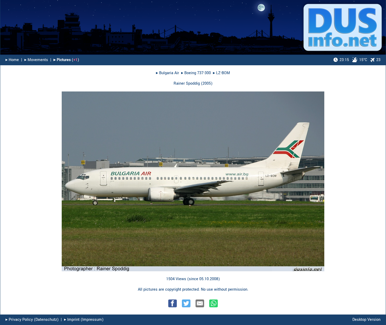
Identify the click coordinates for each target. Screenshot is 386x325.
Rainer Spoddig (187, 83)
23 (378, 60)
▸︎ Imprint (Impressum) (83, 319)
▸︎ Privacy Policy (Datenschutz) (32, 319)
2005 (206, 83)
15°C (353, 60)
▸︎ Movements (36, 60)
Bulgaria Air (169, 73)
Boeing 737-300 (197, 73)
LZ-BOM (223, 73)
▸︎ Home (12, 60)
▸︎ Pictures (62, 60)
